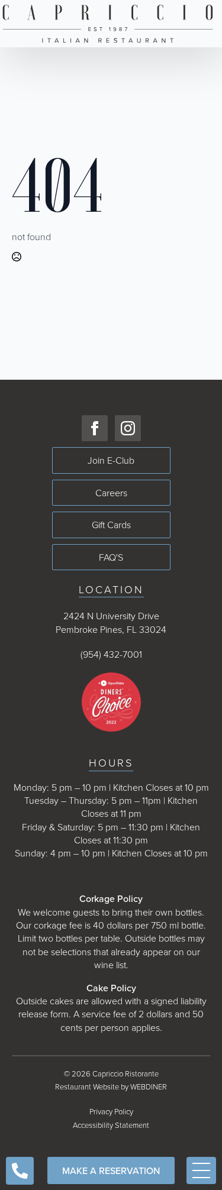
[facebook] (95, 428)
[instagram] (128, 428)
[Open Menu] (201, 1170)
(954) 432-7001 (111, 654)
